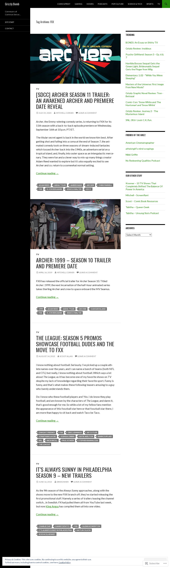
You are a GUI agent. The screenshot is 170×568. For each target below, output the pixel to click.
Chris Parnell (105, 185)
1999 (41, 309)
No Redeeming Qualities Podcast (143, 160)
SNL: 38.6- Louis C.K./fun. (139, 120)
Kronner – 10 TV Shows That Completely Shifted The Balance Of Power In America (144, 186)
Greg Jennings (75, 432)
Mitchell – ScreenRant (137, 195)
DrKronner (63, 482)
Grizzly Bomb (12, 4)
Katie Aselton (86, 436)
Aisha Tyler (60, 185)
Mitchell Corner (65, 113)
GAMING (78, 4)
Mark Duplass (105, 436)
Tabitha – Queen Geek (137, 207)
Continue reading (47, 173)
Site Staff (9, 22)
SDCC (88, 189)
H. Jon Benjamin (54, 189)
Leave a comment (88, 113)
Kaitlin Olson (84, 530)
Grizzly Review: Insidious (138, 48)
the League (44, 444)
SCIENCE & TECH (135, 4)
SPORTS (149, 4)
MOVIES (90, 4)
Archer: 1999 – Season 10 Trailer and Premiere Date (73, 263)
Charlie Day (45, 526)
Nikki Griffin (132, 154)
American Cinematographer (140, 142)
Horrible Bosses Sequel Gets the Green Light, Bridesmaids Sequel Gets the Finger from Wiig (143, 66)
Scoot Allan (66, 356)
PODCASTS (102, 4)
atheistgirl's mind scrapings (140, 148)
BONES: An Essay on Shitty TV (142, 42)
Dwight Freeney (47, 432)
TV (159, 4)
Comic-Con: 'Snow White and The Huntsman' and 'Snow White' (143, 104)
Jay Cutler (91, 432)
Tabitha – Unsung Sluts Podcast (142, 213)
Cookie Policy (65, 562)
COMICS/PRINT (63, 4)
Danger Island (98, 309)
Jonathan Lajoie (47, 436)
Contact (9, 28)
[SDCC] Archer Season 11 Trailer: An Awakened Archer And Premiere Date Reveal (75, 100)
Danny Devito (62, 526)
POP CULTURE (118, 4)
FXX (40, 189)
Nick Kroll (52, 440)
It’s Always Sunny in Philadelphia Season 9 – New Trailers (74, 472)
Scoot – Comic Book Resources (142, 201)
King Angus (52, 506)
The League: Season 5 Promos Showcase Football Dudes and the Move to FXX (75, 344)
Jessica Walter (74, 189)
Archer (90, 185)
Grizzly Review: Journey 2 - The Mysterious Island (142, 112)
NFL (40, 440)
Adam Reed (44, 185)
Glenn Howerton (91, 526)
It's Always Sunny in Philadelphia (55, 530)
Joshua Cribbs (67, 436)
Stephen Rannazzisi (88, 440)
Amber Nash (76, 185)
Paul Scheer (68, 440)
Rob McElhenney (47, 534)
